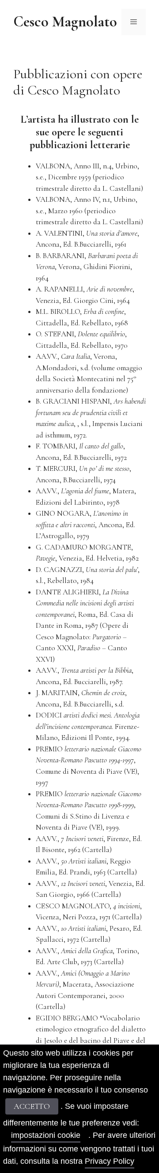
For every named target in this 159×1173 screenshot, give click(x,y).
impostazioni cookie (45, 1135)
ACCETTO (32, 1106)
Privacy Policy (109, 1161)
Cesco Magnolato (65, 22)
